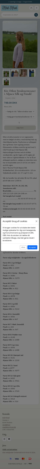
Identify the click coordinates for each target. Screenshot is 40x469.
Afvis (23, 247)
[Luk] (36, 221)
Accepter (32, 247)
